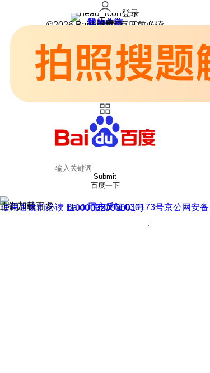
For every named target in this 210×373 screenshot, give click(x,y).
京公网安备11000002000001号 (137, 207)
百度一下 (105, 185)
